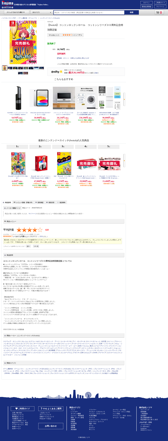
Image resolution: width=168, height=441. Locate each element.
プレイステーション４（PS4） (105, 369)
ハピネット (94, 344)
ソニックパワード (110, 350)
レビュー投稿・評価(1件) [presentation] (24, 202)
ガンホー (100, 350)
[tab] (7, 202)
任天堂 (103, 341)
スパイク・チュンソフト (39, 346)
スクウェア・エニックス (12, 341)
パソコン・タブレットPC (97, 413)
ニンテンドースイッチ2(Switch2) (37, 369)
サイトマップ (145, 409)
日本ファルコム (83, 346)
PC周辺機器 (93, 415)
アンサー (34, 350)
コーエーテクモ (66, 341)
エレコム (25, 341)
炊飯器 (73, 421)
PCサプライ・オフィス (96, 421)
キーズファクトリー (50, 344)
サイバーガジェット (93, 341)
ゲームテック (52, 348)
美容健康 (74, 429)
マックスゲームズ (17, 353)
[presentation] (6, 202)
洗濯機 (73, 425)
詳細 (96, 73)
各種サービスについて (47, 416)
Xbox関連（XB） (18, 373)
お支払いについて (18, 414)
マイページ (160, 7)
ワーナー (61, 348)
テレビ (73, 409)
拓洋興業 (52, 350)
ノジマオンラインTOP (8, 18)
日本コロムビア (85, 353)
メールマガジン (146, 424)
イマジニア (76, 348)
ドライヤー (92, 409)
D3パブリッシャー (64, 344)
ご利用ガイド (160, 3)
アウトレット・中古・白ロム (122, 415)
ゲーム (91, 425)
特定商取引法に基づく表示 (149, 419)
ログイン (146, 3)
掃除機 (73, 427)
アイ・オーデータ (79, 341)
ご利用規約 (144, 413)
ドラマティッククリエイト (33, 353)
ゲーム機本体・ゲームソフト (28, 18)
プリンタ (92, 417)
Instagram (144, 428)
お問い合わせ (51, 426)
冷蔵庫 (73, 419)
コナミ (84, 348)
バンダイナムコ (9, 344)
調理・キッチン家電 (77, 417)
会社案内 (143, 415)
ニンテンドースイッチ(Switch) (50, 18)
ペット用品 (116, 413)
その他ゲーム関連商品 (110, 373)
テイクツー (113, 346)
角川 (91, 346)
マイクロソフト (24, 350)
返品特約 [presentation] (62, 202)
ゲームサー (109, 348)
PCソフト (92, 429)
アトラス (29, 344)
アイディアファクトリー (80, 344)
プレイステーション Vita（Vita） (32, 371)
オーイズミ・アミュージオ (86, 350)
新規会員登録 (146, 7)
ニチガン (90, 348)
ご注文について (45, 412)
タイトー (110, 341)
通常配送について (18, 416)
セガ (38, 341)
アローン (118, 341)
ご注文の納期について (19, 420)
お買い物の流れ (17, 412)
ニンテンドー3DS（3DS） (54, 371)
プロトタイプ (20, 344)
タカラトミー (99, 348)
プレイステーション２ (41, 373)
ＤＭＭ (95, 353)
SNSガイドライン (146, 430)
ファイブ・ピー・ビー (69, 346)
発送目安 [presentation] (51, 202)
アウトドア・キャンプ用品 (121, 411)
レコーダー (74, 411)
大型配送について (18, 418)
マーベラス (37, 344)
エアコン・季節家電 (77, 415)
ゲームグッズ (79, 373)
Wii (31, 373)
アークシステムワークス (21, 346)
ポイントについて (45, 414)
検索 (131, 12)
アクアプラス (71, 350)
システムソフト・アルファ (36, 348)
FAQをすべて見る (45, 418)
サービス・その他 (118, 417)
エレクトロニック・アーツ (50, 341)
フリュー (68, 348)
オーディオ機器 (76, 413)
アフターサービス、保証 (20, 424)
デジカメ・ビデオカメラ (97, 411)
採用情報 (143, 411)
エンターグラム (66, 353)
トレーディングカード (93, 373)
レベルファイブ (54, 346)
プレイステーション (57, 373)
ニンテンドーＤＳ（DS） (102, 371)
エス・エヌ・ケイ (20, 348)
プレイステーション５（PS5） (82, 369)
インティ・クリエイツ (52, 353)
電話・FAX (92, 423)
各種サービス (16, 426)
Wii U (27, 373)
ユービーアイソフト (101, 346)
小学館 (24, 355)
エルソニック (43, 350)
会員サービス (16, 428)
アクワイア (102, 353)
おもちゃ (92, 427)
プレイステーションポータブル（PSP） (78, 371)
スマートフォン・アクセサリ (98, 419)
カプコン (32, 341)
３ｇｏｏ (117, 348)
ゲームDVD (69, 373)
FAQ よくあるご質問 (52, 409)
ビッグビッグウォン (11, 350)
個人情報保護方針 (146, 417)
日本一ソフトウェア (106, 344)
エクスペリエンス (113, 353)
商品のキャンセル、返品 (20, 422)
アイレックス (61, 350)
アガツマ (76, 353)
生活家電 (74, 423)
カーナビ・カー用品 (119, 409)
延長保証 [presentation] (40, 202)
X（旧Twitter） (145, 426)
